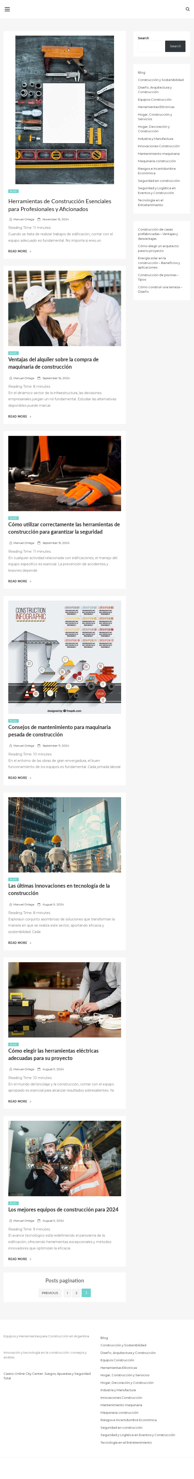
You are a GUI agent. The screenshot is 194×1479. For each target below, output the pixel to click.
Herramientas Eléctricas (156, 107)
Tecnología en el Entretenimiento (126, 1442)
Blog (13, 191)
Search (143, 38)
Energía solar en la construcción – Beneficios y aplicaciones (159, 262)
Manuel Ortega (23, 219)
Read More (20, 251)
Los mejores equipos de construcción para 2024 (63, 1209)
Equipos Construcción (155, 99)
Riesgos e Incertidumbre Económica (129, 1420)
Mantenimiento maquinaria (159, 153)
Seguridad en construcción (159, 181)
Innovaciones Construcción (159, 146)
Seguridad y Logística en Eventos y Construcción (138, 1435)
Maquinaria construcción (157, 161)
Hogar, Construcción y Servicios (125, 1375)
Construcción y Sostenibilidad (161, 80)
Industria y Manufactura (155, 139)
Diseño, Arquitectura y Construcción (128, 1353)
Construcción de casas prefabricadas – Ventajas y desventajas (158, 233)
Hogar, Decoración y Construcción (127, 1383)
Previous (50, 1293)
